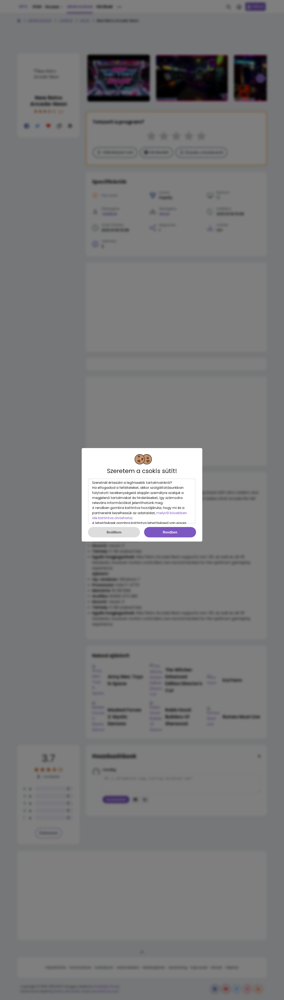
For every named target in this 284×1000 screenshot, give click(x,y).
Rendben (170, 532)
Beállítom (114, 532)
